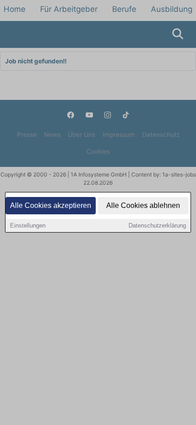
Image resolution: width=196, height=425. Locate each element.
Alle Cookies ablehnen (143, 205)
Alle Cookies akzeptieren (50, 205)
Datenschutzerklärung (157, 225)
